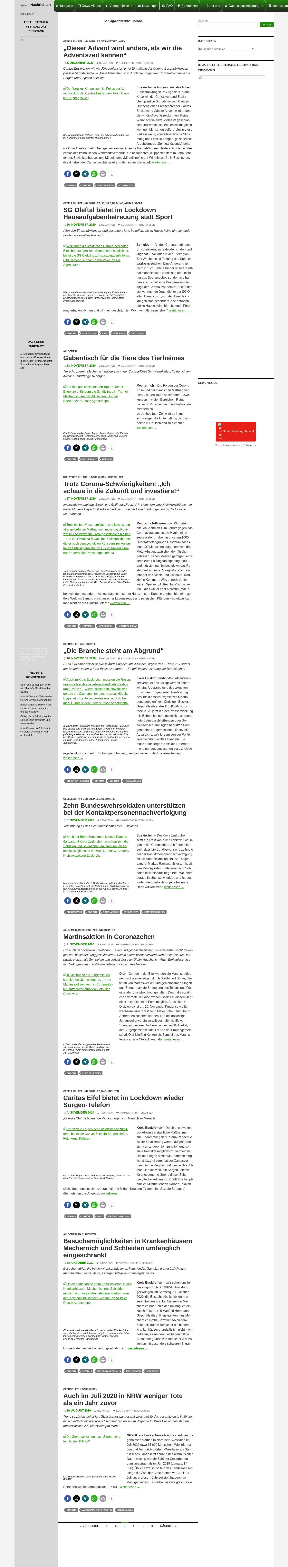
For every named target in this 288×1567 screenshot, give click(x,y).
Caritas (71, 185)
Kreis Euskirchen (154, 912)
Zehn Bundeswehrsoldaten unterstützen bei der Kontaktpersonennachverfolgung (125, 809)
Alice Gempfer (27, 728)
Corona (86, 185)
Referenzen (189, 5)
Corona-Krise (105, 185)
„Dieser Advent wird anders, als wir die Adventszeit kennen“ (122, 51)
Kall (105, 333)
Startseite (66, 5)
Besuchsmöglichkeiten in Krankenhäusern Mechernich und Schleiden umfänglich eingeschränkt (128, 1248)
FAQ (169, 5)
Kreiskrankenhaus (109, 1371)
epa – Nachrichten (35, 5)
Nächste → (168, 1526)
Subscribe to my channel (238, 431)
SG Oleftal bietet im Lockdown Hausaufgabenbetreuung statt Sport (118, 213)
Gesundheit (71, 644)
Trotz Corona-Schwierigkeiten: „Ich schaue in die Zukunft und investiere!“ (121, 487)
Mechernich (89, 459)
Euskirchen (126, 185)
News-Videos (91, 5)
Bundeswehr (74, 912)
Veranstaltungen (113, 41)
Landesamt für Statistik (97, 1510)
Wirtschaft (115, 477)
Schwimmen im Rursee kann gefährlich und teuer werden (35, 708)
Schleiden (119, 333)
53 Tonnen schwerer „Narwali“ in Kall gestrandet (35, 732)
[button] (67, 174)
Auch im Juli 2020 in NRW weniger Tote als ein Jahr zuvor (123, 1399)
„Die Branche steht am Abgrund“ (113, 650)
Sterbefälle (125, 1510)
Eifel (100, 1216)
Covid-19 (87, 1371)
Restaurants (133, 781)
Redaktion (106, 63)
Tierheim (107, 459)
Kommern (87, 626)
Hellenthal (89, 333)
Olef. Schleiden (91, 1073)
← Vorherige (89, 1526)
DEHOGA (114, 781)
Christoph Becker (78, 781)
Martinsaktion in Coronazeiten (109, 936)
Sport (138, 203)
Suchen (203, 20)
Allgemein (70, 351)
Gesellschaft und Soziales (81, 41)
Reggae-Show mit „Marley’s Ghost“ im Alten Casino (35, 688)
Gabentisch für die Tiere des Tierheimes (123, 358)
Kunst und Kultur (75, 477)
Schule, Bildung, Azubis (117, 203)
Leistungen (150, 5)
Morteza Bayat (128, 626)
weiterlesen (162, 162)
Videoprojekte (119, 5)
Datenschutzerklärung (244, 5)
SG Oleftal (138, 333)
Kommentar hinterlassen (136, 63)
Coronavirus (111, 912)
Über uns (213, 5)
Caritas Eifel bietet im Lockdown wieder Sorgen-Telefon (123, 1101)
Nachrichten (97, 477)
